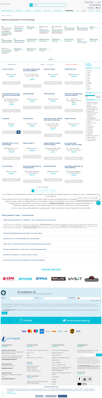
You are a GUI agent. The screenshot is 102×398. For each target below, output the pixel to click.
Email (37, 297)
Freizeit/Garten (69, 10)
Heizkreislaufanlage (91, 122)
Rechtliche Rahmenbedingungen (60, 350)
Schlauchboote (90, 111)
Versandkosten (55, 360)
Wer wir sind (30, 352)
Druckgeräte (90, 127)
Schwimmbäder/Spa (7, 10)
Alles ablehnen (39, 396)
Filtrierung (28, 10)
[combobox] (79, 298)
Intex (88, 80)
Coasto (88, 75)
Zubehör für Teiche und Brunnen (92, 104)
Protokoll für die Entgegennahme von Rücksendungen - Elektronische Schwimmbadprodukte (61, 368)
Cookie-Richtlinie (56, 355)
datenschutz (9, 307)
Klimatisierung (58, 10)
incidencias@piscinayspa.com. (9, 359)
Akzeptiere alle (62, 396)
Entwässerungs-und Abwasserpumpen (92, 118)
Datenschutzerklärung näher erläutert (48, 309)
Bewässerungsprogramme (93, 135)
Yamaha (89, 88)
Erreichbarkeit (55, 376)
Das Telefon (72, 297)
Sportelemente (90, 126)
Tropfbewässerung (90, 194)
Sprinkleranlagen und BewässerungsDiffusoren (93, 109)
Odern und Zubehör (91, 138)
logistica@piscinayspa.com (8, 378)
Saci (88, 85)
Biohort (88, 72)
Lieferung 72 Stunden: (71, 64)
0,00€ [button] (99, 7)
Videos (53, 384)
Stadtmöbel (89, 129)
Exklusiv (98, 10)
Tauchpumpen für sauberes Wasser (93, 120)
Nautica (89, 81)
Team (28, 355)
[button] (98, 203)
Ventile (88, 124)
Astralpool (89, 70)
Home (3, 15)
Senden (4, 313)
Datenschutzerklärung (57, 352)
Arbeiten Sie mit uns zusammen (35, 357)
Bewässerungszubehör (92, 102)
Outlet (83, 10)
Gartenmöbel (90, 130)
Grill (77, 10)
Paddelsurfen (90, 132)
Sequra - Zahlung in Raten (59, 364)
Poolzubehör (47, 10)
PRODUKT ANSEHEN (11, 82)
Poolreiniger (19, 10)
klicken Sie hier (10, 391)
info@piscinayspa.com (7, 368)
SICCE (88, 86)
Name (3, 297)
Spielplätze (89, 134)
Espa (88, 77)
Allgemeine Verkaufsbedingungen (60, 357)
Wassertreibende (91, 137)
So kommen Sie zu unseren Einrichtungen (37, 350)
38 (52, 190)
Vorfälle (27, 320)
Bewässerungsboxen (92, 106)
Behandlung (37, 10)
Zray (88, 89)
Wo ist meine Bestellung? (95, 4)
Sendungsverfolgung (77, 320)
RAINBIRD (89, 83)
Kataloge (54, 381)
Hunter (88, 78)
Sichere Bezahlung (57, 362)
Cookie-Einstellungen (51, 396)
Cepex (88, 73)
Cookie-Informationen (12, 393)
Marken (91, 10)
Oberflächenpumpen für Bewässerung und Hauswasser (92, 114)
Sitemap (54, 379)
